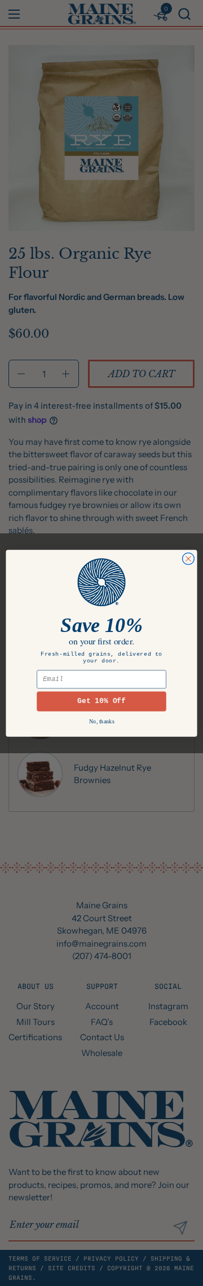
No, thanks (101, 721)
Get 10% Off (101, 701)
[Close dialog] (188, 558)
